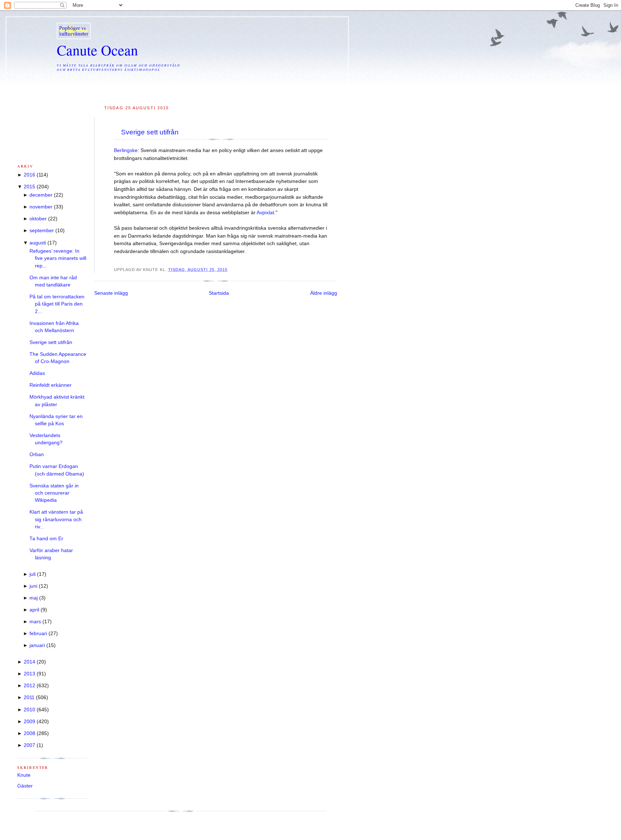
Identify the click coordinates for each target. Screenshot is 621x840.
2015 (29, 186)
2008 (29, 733)
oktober (38, 218)
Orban (36, 454)
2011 (29, 697)
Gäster (25, 786)
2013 (29, 673)
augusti (37, 242)
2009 (29, 721)
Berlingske (126, 150)
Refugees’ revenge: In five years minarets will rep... (57, 258)
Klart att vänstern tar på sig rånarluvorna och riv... (56, 519)
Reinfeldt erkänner (50, 385)
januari (37, 645)
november (40, 207)
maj (33, 598)
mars (35, 621)
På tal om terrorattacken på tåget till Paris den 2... (56, 304)
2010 (29, 709)
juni (33, 586)
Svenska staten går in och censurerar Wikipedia (54, 493)
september (41, 230)
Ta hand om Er (46, 538)
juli (32, 574)
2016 (29, 175)
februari (38, 633)
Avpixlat (265, 212)
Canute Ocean (97, 49)
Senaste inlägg (111, 293)
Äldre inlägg (323, 293)
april (34, 609)
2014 (29, 662)
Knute (24, 775)
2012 (29, 685)
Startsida (219, 293)
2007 (29, 745)
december (40, 195)
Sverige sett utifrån (150, 132)
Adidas (37, 373)
